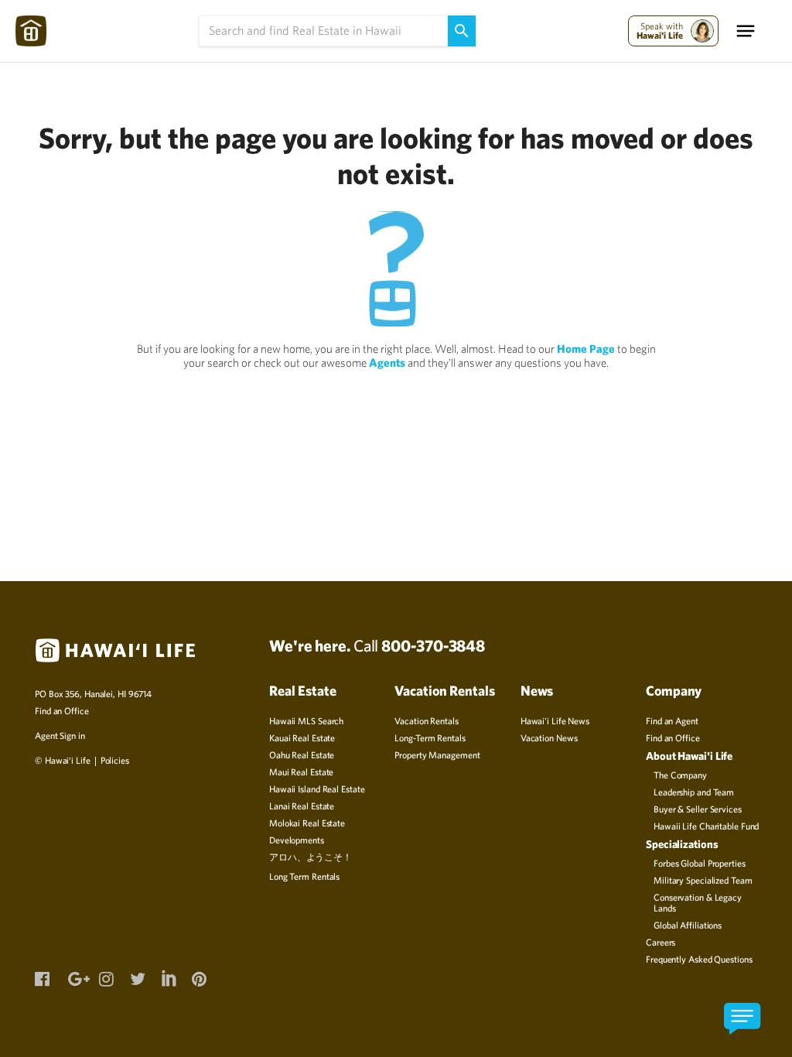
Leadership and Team (694, 791)
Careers (660, 941)
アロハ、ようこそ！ (310, 856)
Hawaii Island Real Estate (317, 788)
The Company (680, 774)
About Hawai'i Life (689, 755)
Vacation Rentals (426, 720)
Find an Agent (672, 720)
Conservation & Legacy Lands (698, 902)
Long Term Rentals (304, 876)
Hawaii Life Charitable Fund (706, 825)
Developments (296, 839)
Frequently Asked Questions (699, 958)
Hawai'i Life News (555, 720)
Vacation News (549, 737)
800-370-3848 (433, 645)
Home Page (586, 348)
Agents (387, 362)
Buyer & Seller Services (698, 808)
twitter (137, 977)
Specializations (682, 843)
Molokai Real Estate (307, 822)
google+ (75, 977)
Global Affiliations (688, 924)
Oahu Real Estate (301, 754)
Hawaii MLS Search (306, 720)
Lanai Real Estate (301, 805)
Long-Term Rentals (429, 737)
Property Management (437, 754)
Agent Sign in (60, 735)
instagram (106, 977)
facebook (42, 977)
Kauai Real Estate (302, 737)
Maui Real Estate (301, 771)
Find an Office (62, 710)
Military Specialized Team (703, 879)
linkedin (168, 976)
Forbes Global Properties (700, 862)
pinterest (199, 977)
